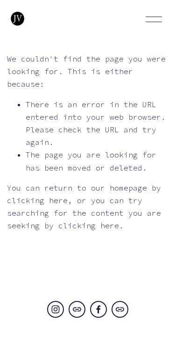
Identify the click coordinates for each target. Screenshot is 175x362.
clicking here (37, 200)
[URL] (77, 309)
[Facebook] (98, 309)
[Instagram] (55, 309)
